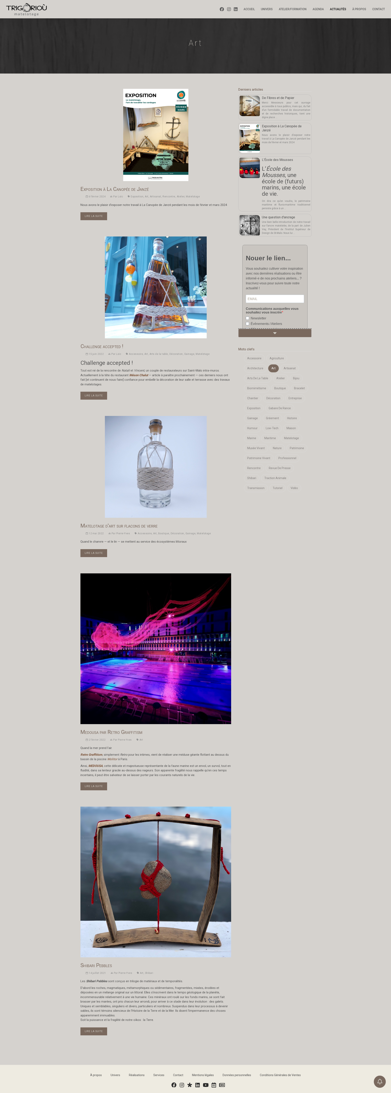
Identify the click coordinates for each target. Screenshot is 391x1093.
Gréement (272, 418)
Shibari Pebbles (96, 965)
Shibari (149, 973)
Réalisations (137, 1075)
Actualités (338, 9)
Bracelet (299, 388)
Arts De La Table (257, 378)
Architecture (255, 368)
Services (158, 1075)
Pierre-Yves (123, 533)
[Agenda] (214, 1085)
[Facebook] (223, 9)
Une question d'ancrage (278, 217)
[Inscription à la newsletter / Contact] (380, 1081)
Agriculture (277, 358)
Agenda (318, 9)
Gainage (189, 354)
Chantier (252, 398)
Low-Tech (272, 428)
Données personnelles (237, 1075)
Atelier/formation (292, 9)
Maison (291, 428)
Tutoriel (277, 488)
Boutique (163, 533)
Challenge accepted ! (101, 346)
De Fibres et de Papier (278, 98)
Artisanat (155, 196)
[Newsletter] (222, 1085)
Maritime (270, 438)
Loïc (120, 196)
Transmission (256, 488)
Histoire (292, 418)
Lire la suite (94, 216)
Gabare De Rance (280, 408)
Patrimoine (297, 448)
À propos (359, 9)
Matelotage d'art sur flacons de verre (119, 526)
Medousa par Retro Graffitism (111, 732)
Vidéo (294, 488)
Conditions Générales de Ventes (280, 1075)
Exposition (137, 196)
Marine (251, 438)
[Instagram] (230, 9)
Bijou (296, 378)
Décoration (176, 354)
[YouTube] (206, 1085)
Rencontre (169, 196)
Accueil (249, 9)
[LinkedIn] (237, 9)
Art (146, 196)
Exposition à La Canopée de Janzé (114, 189)
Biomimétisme (256, 388)
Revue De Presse (280, 468)
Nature (277, 448)
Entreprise (295, 398)
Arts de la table (158, 354)
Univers (267, 9)
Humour (252, 428)
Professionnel (287, 458)
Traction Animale (275, 478)
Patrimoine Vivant (258, 458)
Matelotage (193, 196)
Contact (378, 9)
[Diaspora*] (190, 1085)
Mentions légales (203, 1075)
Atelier (181, 196)
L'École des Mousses (277, 160)
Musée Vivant (256, 448)
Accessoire (136, 354)
